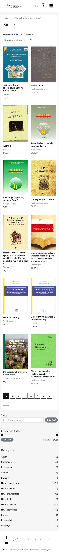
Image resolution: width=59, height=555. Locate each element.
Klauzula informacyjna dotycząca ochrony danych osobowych (26, 550)
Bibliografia (6, 467)
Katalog (5, 478)
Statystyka (6, 525)
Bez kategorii (7, 462)
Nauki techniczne (9, 509)
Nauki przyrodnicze (10, 494)
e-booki (4, 472)
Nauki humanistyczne (11, 483)
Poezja (4, 515)
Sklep (12, 18)
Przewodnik (6, 520)
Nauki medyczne (8, 488)
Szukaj (4, 415)
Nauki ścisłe (6, 499)
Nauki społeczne (8, 504)
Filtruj (7, 440)
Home (5, 18)
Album (4, 456)
